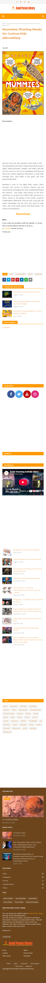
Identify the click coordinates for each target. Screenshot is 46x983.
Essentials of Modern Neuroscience (26, 292)
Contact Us (24, 963)
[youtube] (29, 2)
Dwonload (23, 214)
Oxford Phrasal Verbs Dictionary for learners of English (26, 302)
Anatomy (20, 713)
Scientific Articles (35, 710)
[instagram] (25, 2)
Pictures (28, 713)
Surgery (38, 724)
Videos (13, 717)
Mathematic (16, 728)
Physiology (23, 724)
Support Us (29, 966)
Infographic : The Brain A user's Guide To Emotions (28, 601)
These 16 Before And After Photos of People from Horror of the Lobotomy (27, 610)
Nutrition (23, 721)
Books (11, 274)
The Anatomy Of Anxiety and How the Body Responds (27, 570)
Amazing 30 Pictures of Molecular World (26, 629)
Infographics (13, 706)
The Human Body (9, 713)
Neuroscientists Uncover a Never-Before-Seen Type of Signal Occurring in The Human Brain (28, 640)
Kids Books (10, 23)
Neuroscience (23, 710)
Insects (15, 724)
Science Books (8, 902)
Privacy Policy (28, 953)
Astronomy (14, 721)
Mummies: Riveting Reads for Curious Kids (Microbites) (27, 312)
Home (4, 23)
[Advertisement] (23, 141)
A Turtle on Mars (10, 819)
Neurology (23, 706)
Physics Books (19, 902)
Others (14, 710)
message (7, 228)
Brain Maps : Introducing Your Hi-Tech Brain (27, 620)
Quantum (7, 728)
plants (25, 728)
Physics (35, 713)
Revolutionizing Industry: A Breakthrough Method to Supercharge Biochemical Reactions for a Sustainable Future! (28, 857)
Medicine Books (8, 898)
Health (6, 717)
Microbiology (33, 721)
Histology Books (20, 274)
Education (33, 728)
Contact (5, 953)
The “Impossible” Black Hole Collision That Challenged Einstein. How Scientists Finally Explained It (27, 844)
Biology (19, 717)
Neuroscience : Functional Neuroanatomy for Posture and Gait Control (26, 590)
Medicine (6, 710)
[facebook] (17, 2)
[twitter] (20, 2)
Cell (41, 721)
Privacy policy (35, 963)
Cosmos (6, 721)
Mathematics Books (32, 902)
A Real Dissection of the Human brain (27, 559)
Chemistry (7, 724)
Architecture (7, 732)
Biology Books (33, 898)
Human (27, 717)
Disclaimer (27, 956)
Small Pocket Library (35, 913)
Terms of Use (6, 956)
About (25, 950)
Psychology (32, 706)
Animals (35, 717)
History (30, 274)
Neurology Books (21, 898)
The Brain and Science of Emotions (26, 578)
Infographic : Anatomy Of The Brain (26, 550)
